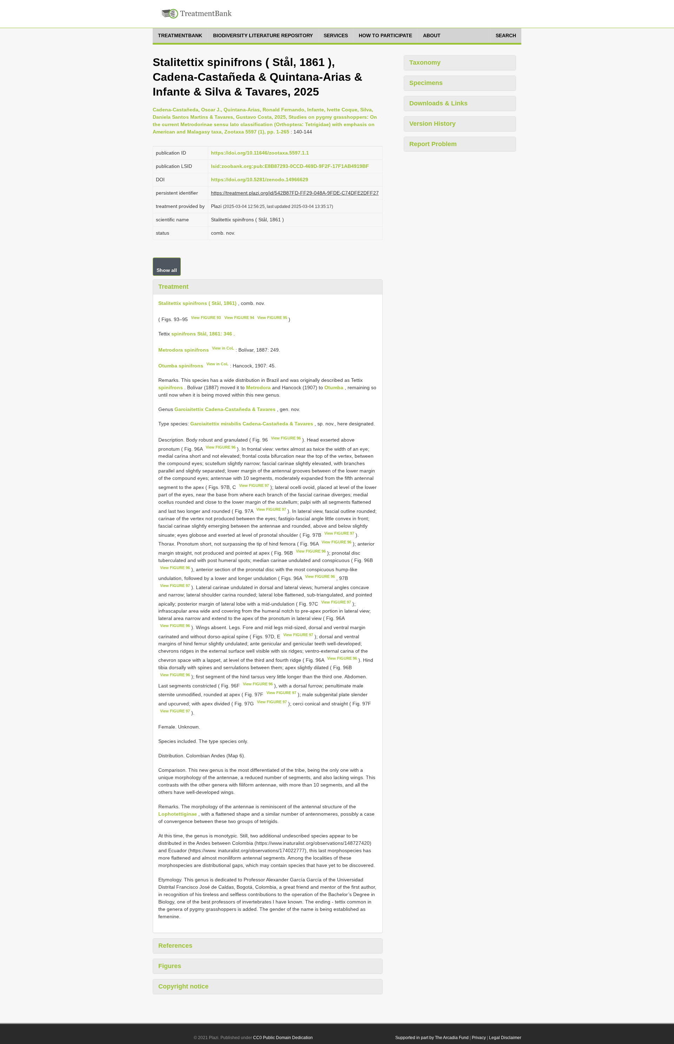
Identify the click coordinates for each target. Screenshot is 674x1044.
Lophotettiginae (177, 814)
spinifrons (170, 387)
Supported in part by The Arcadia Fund (432, 1037)
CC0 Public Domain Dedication (283, 1037)
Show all (167, 270)
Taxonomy (425, 62)
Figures (169, 966)
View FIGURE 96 (286, 438)
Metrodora (258, 387)
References (175, 945)
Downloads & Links (438, 103)
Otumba (333, 387)
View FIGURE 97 (254, 485)
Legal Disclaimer (505, 1037)
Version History (432, 123)
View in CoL (223, 348)
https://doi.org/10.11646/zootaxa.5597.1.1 (260, 153)
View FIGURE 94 (239, 317)
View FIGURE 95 (272, 317)
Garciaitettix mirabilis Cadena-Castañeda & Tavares (251, 423)
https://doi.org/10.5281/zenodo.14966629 (259, 179)
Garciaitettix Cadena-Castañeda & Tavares (225, 409)
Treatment (173, 286)
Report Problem (433, 144)
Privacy (479, 1037)
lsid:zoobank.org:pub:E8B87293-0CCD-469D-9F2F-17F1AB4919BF (290, 166)
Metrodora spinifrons (183, 349)
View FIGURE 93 (206, 317)
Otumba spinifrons (180, 365)
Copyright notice (183, 986)
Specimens (426, 82)
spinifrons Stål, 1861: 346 (201, 334)
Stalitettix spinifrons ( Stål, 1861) (197, 303)
